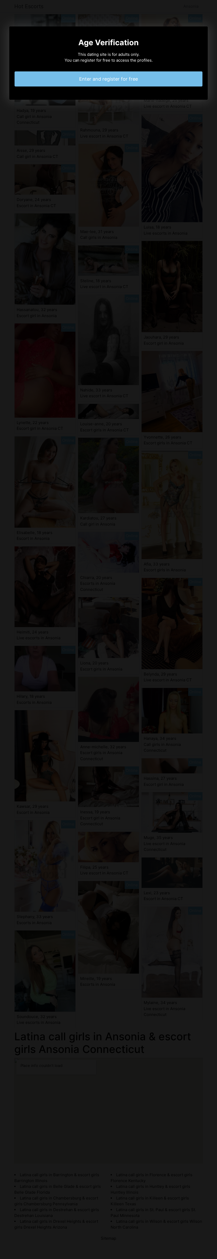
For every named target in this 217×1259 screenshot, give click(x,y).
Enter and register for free (108, 79)
